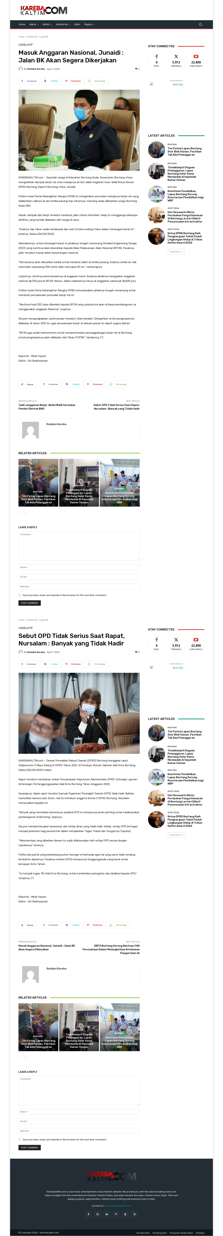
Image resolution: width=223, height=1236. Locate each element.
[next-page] (26, 512)
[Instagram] (97, 1214)
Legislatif (43, 36)
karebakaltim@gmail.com (118, 1205)
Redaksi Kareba (36, 69)
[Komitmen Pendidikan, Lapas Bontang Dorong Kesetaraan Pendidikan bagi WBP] (120, 483)
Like (157, 54)
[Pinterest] (116, 1214)
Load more (175, 251)
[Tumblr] (125, 1214)
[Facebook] (88, 1214)
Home (21, 36)
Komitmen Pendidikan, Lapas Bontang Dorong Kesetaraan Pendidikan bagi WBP (120, 497)
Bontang (38, 492)
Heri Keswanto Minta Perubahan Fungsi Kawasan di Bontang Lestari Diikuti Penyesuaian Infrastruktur (185, 217)
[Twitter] (134, 1214)
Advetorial (32, 36)
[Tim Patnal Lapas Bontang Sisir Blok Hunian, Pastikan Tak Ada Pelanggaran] (38, 483)
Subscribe (196, 54)
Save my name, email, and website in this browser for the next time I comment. (65, 595)
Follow (176, 54)
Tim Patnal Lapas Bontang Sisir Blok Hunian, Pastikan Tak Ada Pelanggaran (38, 499)
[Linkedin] (106, 1214)
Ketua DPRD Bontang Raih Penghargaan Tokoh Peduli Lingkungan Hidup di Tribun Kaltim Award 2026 (185, 238)
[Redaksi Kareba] (21, 69)
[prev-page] (20, 512)
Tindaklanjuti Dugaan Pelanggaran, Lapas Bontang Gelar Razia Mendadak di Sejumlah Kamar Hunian (79, 496)
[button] (200, 24)
